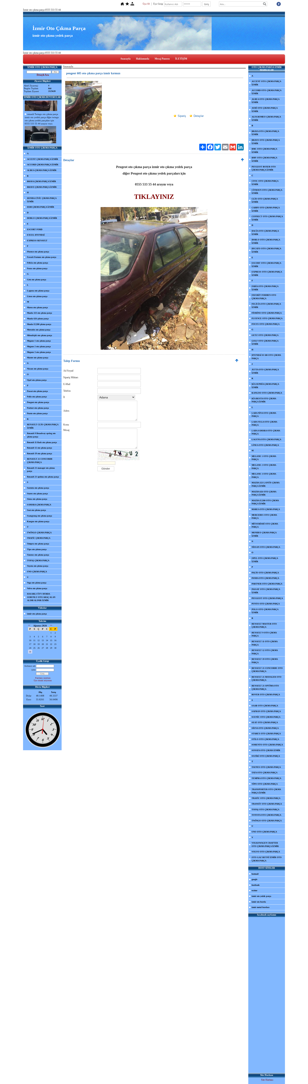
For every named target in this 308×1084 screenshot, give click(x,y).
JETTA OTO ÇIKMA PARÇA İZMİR (265, 371)
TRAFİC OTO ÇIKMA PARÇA (266, 798)
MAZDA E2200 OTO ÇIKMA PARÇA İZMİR (265, 502)
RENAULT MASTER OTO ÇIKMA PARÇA (264, 625)
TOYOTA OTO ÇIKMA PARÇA (266, 815)
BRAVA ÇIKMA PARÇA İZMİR (41, 181)
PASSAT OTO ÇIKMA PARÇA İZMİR (266, 591)
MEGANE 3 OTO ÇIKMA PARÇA (264, 475)
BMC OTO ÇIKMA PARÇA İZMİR (264, 150)
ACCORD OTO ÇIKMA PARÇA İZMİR (266, 92)
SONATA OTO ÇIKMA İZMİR (266, 750)
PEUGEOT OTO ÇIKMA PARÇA (267, 598)
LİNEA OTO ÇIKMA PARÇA (265, 445)
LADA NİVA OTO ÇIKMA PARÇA (264, 414)
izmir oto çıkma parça (37, 614)
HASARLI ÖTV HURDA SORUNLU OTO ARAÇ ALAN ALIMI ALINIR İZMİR (41, 597)
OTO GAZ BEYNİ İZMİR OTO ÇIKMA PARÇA (267, 859)
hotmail (255, 874)
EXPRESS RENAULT (37, 240)
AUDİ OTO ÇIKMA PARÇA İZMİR (265, 109)
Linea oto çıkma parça (37, 296)
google (254, 879)
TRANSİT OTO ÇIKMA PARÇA (267, 804)
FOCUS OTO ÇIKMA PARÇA (266, 324)
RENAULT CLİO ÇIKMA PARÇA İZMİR (42, 426)
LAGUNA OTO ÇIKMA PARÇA (266, 439)
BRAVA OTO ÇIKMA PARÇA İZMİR (265, 133)
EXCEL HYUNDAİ (36, 235)
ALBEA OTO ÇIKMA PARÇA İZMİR (266, 101)
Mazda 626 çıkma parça (38, 318)
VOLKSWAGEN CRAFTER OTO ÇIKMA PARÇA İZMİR (265, 844)
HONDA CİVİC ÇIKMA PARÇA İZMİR (42, 200)
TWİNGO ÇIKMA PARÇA (39, 532)
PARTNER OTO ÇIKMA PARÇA (267, 584)
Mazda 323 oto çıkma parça (39, 313)
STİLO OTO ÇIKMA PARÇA (265, 739)
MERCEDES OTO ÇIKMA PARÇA (264, 516)
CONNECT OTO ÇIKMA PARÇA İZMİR (267, 218)
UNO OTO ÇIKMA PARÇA (264, 832)
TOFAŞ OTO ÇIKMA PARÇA (265, 809)
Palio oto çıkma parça (37, 396)
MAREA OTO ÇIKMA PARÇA (266, 509)
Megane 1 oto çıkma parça (39, 341)
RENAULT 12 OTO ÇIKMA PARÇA (265, 652)
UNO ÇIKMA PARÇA (37, 571)
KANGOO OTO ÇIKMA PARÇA (267, 393)
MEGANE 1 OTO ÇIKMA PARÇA (264, 458)
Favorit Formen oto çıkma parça (41, 257)
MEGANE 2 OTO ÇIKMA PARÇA (264, 467)
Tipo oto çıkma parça (37, 549)
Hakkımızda (142, 58)
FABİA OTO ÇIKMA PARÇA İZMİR (265, 288)
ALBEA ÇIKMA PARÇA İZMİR (41, 170)
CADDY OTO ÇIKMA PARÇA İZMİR (266, 209)
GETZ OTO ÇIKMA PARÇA (265, 335)
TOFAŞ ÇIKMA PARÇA (38, 560)
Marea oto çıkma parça (37, 307)
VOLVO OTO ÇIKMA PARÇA (266, 852)
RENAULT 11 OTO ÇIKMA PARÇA (265, 643)
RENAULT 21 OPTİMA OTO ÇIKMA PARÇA (265, 687)
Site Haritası (267, 1079)
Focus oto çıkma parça (37, 268)
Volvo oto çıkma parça (37, 588)
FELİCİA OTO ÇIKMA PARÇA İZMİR (266, 305)
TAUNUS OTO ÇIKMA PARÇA (266, 767)
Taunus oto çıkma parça (38, 555)
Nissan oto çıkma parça (37, 369)
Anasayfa (125, 58)
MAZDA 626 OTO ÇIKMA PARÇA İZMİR (264, 493)
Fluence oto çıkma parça (38, 251)
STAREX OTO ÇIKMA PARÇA (266, 733)
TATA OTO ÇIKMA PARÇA (264, 772)
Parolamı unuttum (42, 678)
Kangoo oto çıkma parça (38, 521)
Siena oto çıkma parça (37, 499)
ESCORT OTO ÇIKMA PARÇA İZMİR (266, 264)
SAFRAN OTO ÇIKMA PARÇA (266, 711)
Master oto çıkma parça (37, 357)
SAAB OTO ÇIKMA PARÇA (265, 705)
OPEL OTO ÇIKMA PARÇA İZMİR (265, 560)
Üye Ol (146, 4)
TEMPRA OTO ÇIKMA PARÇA (266, 778)
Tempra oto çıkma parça (38, 544)
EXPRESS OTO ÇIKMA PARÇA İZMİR (267, 273)
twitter (254, 890)
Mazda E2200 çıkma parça (39, 324)
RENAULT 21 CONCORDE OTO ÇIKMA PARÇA (267, 670)
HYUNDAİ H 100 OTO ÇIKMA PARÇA (266, 357)
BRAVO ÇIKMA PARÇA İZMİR (42, 187)
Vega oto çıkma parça (36, 583)
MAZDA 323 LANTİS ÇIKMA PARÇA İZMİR (266, 484)
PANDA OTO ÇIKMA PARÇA (265, 578)
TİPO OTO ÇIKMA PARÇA (265, 784)
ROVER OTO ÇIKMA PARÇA (266, 694)
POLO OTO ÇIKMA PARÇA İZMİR (265, 611)
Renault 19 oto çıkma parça (39, 453)
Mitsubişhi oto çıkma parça (39, 335)
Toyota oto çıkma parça (37, 566)
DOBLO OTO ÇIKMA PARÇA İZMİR (266, 241)
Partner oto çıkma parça (38, 408)
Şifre (33, 670)
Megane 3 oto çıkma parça (39, 352)
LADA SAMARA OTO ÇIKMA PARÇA (266, 432)
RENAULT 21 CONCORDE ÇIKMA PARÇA (40, 460)
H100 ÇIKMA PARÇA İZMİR (40, 207)
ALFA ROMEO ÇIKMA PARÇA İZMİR (266, 118)
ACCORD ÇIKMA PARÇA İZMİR (42, 164)
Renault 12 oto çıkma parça (39, 448)
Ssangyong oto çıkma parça (39, 516)
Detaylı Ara (43, 74)
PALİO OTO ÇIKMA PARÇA (265, 572)
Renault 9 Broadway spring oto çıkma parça (41, 435)
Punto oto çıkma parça (37, 413)
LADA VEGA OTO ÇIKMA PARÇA (264, 423)
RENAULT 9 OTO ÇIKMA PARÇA (264, 634)
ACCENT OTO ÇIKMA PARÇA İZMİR (266, 83)
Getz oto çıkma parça (36, 279)
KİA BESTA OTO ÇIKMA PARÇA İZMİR (264, 400)
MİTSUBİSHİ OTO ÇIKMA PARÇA (265, 525)
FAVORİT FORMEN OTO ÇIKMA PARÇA (264, 297)
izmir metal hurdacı (260, 907)
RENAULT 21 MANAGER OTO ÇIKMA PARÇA (266, 678)
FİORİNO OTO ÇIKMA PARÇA (267, 313)
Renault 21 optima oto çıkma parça (43, 477)
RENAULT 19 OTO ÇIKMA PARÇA (265, 661)
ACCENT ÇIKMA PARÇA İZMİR (42, 159)
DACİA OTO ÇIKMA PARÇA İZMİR (265, 232)
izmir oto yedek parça (261, 896)
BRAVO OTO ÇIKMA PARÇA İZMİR (266, 142)
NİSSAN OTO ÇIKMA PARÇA (266, 547)
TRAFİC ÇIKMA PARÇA (38, 538)
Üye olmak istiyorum (43, 680)
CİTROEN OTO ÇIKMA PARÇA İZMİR (267, 191)
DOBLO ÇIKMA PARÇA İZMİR (42, 218)
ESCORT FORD (34, 229)
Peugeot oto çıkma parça (38, 402)
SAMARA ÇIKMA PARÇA (39, 505)
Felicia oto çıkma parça (37, 263)
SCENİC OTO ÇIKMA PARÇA (266, 717)
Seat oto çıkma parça (36, 510)
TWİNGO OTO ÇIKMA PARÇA (267, 820)
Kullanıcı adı (30, 666)
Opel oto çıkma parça (37, 380)
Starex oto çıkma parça (37, 493)
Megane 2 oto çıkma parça (39, 346)
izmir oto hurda (259, 902)
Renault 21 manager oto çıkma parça (41, 469)
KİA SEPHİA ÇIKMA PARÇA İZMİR (265, 386)
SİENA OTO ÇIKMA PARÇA (265, 728)
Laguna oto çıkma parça (38, 291)
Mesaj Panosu (162, 58)
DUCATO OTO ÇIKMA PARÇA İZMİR (266, 250)
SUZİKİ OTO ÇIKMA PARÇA (266, 756)
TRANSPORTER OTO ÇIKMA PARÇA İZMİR (266, 791)
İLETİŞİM (181, 58)
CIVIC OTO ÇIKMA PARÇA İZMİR (265, 182)
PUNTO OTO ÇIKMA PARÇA (266, 604)
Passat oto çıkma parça (37, 391)
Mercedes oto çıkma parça (38, 330)
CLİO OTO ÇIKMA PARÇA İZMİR (265, 200)
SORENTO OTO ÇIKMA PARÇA (267, 745)
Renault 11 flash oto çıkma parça (42, 442)
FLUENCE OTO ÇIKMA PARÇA (267, 318)
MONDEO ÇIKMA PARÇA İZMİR (264, 534)
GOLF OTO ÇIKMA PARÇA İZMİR (265, 342)
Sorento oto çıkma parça (38, 488)
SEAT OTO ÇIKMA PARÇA (265, 722)
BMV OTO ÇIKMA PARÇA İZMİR (264, 159)
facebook (256, 885)
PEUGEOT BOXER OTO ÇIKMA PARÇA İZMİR (264, 168)
